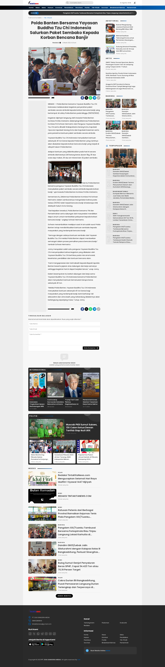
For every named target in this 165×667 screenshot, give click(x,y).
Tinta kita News (35, 17)
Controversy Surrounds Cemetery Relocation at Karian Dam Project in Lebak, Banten (55, 404)
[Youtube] (50, 634)
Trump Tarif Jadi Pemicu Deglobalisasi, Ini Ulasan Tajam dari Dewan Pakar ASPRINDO (72, 405)
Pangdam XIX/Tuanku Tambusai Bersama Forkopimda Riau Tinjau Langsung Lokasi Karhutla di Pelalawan (80, 13)
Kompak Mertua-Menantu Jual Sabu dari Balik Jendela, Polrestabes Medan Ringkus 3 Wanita (124, 197)
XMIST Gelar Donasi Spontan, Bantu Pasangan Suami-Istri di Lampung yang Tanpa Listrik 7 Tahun (120, 64)
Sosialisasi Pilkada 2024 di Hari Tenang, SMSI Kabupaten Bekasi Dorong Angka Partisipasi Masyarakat (64, 459)
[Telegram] (94, 98)
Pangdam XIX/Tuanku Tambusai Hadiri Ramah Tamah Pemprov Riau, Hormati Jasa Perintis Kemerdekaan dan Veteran (123, 242)
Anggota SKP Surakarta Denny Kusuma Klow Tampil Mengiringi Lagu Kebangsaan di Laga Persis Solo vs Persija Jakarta (120, 87)
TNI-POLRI (48, 17)
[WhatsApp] (90, 98)
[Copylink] (98, 98)
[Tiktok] (54, 634)
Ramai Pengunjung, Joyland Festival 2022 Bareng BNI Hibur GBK (124, 27)
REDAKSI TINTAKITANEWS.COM (74, 496)
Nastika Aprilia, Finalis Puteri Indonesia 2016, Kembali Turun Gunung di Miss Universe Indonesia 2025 (121, 75)
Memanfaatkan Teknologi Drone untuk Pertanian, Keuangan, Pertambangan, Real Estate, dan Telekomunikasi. (125, 41)
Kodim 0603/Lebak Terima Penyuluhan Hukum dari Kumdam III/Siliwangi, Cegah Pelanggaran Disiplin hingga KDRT (124, 186)
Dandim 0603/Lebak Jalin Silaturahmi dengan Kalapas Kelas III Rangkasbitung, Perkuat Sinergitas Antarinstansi (79, 550)
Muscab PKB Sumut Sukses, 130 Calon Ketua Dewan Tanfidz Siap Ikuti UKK (81, 427)
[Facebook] (82, 98)
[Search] (67, 2)
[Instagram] (46, 634)
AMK (78, 660)
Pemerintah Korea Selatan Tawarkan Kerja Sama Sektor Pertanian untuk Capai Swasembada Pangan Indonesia (91, 405)
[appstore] (34, 646)
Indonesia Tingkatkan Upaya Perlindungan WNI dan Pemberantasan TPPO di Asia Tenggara (38, 407)
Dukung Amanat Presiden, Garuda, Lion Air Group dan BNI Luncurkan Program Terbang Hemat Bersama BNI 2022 (126, 51)
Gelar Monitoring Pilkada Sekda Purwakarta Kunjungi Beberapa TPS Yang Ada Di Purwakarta (40, 459)
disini (108, 651)
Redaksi (56, 43)
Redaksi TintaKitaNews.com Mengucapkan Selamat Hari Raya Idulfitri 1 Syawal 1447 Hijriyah (77, 479)
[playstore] (47, 646)
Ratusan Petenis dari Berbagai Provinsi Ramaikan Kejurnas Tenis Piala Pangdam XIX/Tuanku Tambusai (77, 515)
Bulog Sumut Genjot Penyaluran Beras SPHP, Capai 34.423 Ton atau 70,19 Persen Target (78, 566)
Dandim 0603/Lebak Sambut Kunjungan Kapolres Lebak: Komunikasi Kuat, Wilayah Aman (129, 140)
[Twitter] (86, 98)
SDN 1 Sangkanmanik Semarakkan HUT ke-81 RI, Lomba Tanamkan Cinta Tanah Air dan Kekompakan (124, 219)
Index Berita (64, 596)
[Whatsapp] (38, 634)
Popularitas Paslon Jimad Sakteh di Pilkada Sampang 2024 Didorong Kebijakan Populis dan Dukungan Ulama (88, 460)
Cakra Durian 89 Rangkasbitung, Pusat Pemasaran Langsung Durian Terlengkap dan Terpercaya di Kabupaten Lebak (78, 585)
